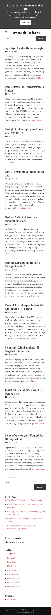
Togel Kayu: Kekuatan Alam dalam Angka (24, 48)
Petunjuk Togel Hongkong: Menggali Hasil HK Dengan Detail (24, 437)
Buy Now (25, 22)
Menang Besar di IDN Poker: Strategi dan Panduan (24, 88)
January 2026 (13, 582)
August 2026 (12, 554)
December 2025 (14, 587)
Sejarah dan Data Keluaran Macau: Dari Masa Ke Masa (23, 391)
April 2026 (11, 570)
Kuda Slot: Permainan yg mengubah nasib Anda (24, 173)
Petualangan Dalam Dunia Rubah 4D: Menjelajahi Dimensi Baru (22, 349)
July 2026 (11, 558)
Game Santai (12, 599)
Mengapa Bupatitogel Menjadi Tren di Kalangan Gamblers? (23, 264)
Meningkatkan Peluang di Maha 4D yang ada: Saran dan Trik (24, 131)
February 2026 (13, 578)
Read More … (38, 78)
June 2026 (11, 562)
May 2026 (11, 566)
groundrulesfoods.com (26, 32)
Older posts (10, 477)
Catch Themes (29, 612)
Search (8, 482)
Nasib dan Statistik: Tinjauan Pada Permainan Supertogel (21, 219)
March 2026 (12, 574)
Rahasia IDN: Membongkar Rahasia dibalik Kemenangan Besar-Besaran (25, 307)
